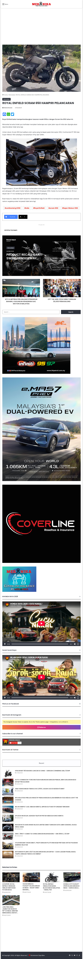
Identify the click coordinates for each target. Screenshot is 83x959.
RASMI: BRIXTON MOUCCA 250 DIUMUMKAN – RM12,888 (25, 256)
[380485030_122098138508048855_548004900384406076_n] (41, 562)
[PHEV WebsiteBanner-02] (41, 480)
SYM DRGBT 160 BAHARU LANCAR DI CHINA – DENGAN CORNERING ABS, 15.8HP (42, 771)
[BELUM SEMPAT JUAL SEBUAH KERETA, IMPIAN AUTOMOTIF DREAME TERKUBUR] (7, 809)
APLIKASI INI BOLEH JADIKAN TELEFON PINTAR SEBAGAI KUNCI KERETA (39, 816)
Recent (41, 763)
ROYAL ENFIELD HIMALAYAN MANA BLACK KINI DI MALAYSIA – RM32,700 (51, 887)
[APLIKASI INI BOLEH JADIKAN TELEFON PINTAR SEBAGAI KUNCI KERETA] (7, 818)
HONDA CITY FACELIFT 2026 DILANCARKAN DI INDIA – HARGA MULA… (71, 886)
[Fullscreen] (78, 644)
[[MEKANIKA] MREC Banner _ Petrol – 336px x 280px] (36, 373)
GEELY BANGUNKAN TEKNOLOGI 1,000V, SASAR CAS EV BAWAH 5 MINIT (39, 789)
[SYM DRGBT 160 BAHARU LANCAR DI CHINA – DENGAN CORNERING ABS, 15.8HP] (7, 773)
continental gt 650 (13, 208)
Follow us (42, 727)
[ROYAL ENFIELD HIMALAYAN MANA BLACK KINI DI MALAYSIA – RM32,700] (51, 877)
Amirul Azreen (8, 107)
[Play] (5, 644)
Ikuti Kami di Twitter (10, 750)
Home (6, 95)
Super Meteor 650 (70, 208)
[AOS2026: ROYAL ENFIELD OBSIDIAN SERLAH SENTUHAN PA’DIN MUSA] (11, 877)
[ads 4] (19, 591)
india (27, 208)
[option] (41, 255)
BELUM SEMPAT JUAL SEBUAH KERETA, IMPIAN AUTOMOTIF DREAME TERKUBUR (42, 807)
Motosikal (12, 95)
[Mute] (75, 644)
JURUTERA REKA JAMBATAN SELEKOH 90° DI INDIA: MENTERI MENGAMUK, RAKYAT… (10, 910)
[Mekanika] (41, 4)
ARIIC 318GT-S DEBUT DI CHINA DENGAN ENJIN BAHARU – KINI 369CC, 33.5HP (42, 834)
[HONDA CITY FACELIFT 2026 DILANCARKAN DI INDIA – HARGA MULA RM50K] (72, 877)
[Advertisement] (41, 28)
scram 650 (53, 208)
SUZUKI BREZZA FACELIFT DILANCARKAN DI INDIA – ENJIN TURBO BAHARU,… (31, 887)
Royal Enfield (39, 208)
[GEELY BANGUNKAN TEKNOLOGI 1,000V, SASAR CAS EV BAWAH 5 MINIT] (7, 791)
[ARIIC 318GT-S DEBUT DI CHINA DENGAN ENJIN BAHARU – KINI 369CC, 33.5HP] (7, 836)
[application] (41, 623)
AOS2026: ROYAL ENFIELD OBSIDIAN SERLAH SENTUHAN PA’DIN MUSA (8, 887)
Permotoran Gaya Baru (38, 955)
